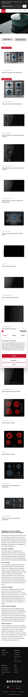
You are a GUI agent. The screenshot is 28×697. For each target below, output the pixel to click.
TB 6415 (4, 452)
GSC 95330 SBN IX (7, 70)
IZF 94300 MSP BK (7, 295)
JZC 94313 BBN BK (7, 133)
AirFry (15, 659)
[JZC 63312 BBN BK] (14, 153)
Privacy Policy (13, 691)
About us (16, 670)
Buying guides (5, 667)
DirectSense (17, 654)
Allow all (14, 356)
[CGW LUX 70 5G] (14, 218)
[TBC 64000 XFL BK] (14, 408)
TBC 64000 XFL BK (7, 420)
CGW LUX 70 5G (6, 231)
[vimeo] (18, 681)
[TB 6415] (14, 439)
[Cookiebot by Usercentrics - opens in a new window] (20, 331)
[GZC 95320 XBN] (14, 503)
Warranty (3, 654)
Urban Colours (17, 661)
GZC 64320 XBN (6, 483)
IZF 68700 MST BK (7, 389)
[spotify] (20, 681)
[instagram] (15, 681)
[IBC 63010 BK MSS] (14, 314)
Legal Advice (6, 691)
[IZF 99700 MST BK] (14, 186)
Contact (16, 672)
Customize (13, 360)
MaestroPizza (17, 656)
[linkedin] (13, 681)
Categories (21, 39)
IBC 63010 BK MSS (7, 326)
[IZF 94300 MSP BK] (14, 282)
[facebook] (7, 681)
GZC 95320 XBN (6, 516)
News (15, 667)
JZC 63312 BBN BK (7, 166)
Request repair (5, 652)
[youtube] (10, 681)
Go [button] (24, 6)
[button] (12, 6)
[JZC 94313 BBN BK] (14, 120)
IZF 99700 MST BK (7, 198)
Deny (14, 364)
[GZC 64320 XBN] (14, 470)
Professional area (5, 672)
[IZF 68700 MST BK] (14, 376)
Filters (8, 39)
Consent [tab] (5, 335)
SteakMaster (17, 652)
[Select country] (22, 10)
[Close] (26, 1)
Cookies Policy (21, 691)
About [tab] (23, 335)
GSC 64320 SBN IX (7, 101)
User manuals (4, 670)
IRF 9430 (4, 264)
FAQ (2, 674)
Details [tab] (14, 335)
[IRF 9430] (14, 251)
